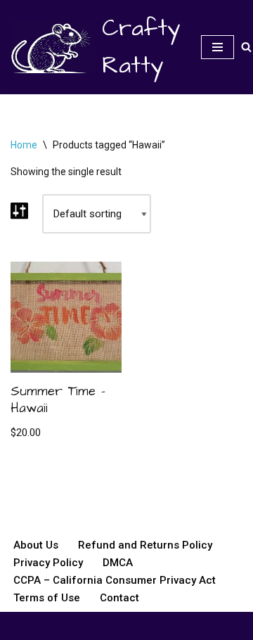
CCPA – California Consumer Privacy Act (114, 580)
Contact (119, 597)
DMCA (118, 562)
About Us (35, 545)
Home (24, 145)
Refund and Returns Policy (145, 545)
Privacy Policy (48, 562)
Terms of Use (46, 597)
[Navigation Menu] (217, 47)
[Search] (246, 46)
